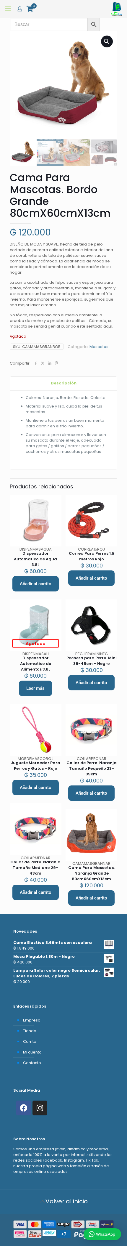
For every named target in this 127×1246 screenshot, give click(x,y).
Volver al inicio (66, 1201)
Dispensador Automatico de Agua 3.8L (35, 559)
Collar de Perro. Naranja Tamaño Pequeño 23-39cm (91, 768)
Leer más (35, 688)
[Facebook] (23, 1108)
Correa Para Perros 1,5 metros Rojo (91, 556)
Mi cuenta (32, 1052)
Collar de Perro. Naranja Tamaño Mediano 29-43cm (35, 867)
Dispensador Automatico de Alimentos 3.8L (35, 663)
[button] (107, 41)
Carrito (29, 1041)
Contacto (32, 1063)
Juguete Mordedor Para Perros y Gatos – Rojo (35, 765)
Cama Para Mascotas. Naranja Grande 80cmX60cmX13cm (91, 873)
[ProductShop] (116, 8)
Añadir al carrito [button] (35, 583)
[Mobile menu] (8, 9)
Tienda (29, 1031)
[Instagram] (39, 1108)
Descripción (63, 383)
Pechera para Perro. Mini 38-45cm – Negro (91, 660)
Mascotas (98, 346)
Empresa (31, 1020)
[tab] (63, 383)
